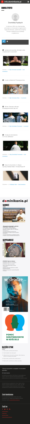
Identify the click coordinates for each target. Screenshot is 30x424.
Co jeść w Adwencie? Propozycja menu (15, 80)
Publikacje (12, 184)
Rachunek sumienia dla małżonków (11, 358)
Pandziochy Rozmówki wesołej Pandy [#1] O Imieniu (11, 270)
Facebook (2, 409)
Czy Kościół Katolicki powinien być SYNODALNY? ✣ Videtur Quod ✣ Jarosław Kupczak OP (11, 232)
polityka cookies (5, 415)
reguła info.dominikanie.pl (7, 417)
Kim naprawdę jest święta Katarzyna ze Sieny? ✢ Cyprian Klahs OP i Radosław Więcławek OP (10, 229)
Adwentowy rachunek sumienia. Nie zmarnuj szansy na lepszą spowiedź (14, 356)
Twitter (4, 409)
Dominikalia (14, 126)
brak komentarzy (21, 184)
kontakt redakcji (5, 411)
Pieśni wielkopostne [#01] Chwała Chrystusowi (9, 266)
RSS (9, 409)
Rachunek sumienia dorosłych (10, 350)
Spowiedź (19, 69)
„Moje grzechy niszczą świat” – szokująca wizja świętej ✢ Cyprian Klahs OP (10, 227)
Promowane (14, 69)
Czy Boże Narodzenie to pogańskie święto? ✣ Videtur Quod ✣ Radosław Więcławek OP (11, 235)
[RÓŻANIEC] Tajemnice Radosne (9, 261)
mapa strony (4, 413)
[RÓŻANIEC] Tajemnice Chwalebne (9, 262)
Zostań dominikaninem (7, 394)
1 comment (26, 126)
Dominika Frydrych (15, 23)
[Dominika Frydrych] (15, 17)
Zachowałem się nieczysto (9, 352)
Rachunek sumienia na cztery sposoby (12, 360)
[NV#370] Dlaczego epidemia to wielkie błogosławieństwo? (10, 268)
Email (7, 409)
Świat (16, 184)
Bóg (10, 69)
